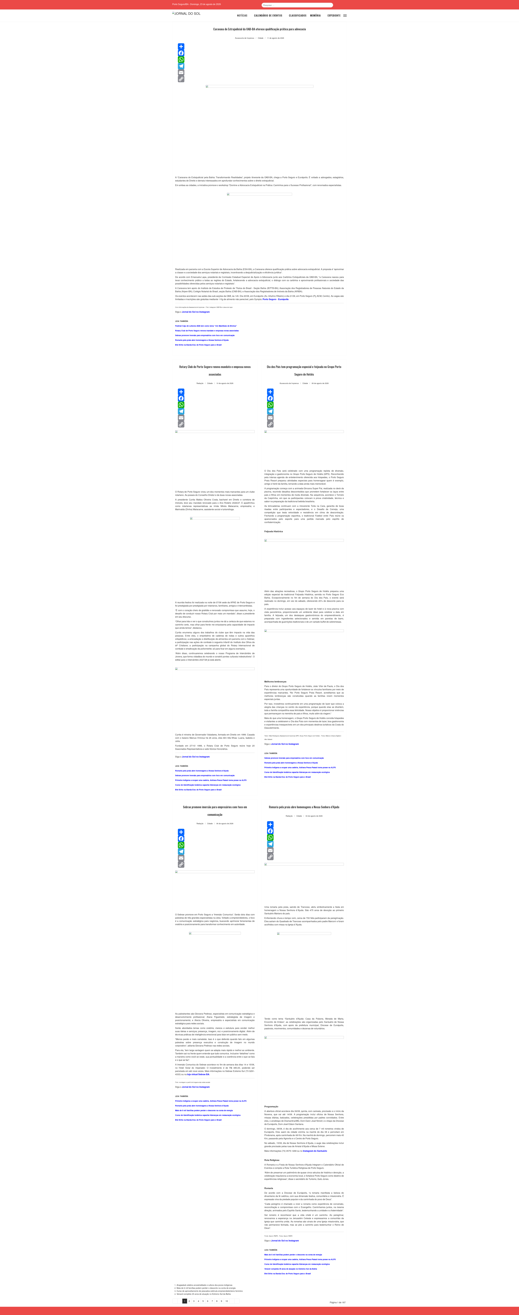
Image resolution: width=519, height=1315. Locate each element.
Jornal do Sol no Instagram (285, 743)
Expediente (334, 15)
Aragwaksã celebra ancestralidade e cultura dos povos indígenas (204, 1285)
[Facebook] (259, 53)
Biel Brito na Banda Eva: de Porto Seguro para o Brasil (198, 344)
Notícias (242, 15)
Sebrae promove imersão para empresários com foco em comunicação (205, 335)
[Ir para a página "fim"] (237, 1301)
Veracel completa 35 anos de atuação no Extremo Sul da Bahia (290, 1269)
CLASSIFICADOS (297, 15)
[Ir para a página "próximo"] (232, 1301)
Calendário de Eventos (268, 15)
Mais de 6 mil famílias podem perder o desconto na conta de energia (204, 1110)
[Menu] (345, 15)
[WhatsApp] (259, 59)
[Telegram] (259, 66)
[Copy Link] (259, 79)
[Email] (259, 72)
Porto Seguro (269, 299)
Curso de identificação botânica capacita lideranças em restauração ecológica (207, 785)
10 (226, 1301)
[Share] (259, 46)
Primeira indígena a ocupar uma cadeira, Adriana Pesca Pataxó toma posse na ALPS (211, 780)
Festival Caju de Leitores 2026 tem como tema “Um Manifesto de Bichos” (206, 326)
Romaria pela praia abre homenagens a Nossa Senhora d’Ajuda (202, 340)
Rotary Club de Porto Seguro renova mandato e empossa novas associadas (207, 330)
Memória (315, 15)
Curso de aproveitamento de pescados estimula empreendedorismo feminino (210, 1291)
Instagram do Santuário (315, 1150)
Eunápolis (283, 299)
